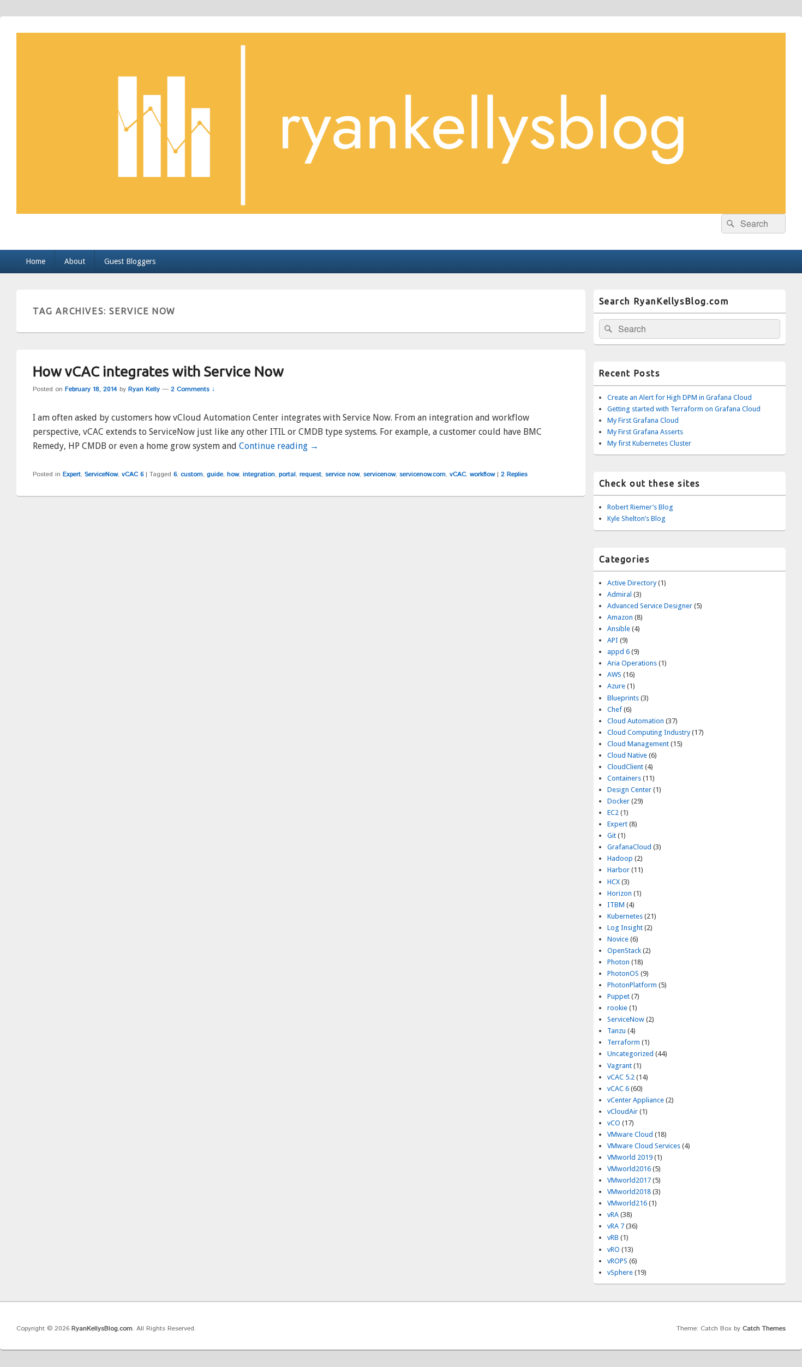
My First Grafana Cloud (643, 420)
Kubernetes (625, 916)
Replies (514, 474)
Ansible (618, 629)
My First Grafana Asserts (645, 432)
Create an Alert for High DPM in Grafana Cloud (679, 397)
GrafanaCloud (629, 847)
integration (259, 474)
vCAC (458, 474)
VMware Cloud (630, 1134)
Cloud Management (638, 744)
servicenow (379, 474)
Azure (616, 686)
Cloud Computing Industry (648, 732)
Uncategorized (630, 1054)
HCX (613, 882)
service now (342, 474)
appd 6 (618, 651)
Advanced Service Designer (649, 606)
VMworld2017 (629, 1180)
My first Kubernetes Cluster (649, 443)
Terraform (623, 1042)
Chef (614, 709)
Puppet (618, 996)
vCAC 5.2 (621, 1077)
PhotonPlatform (632, 985)
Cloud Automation (635, 721)
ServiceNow (101, 474)
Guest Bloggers (129, 261)
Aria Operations (632, 663)
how (233, 474)
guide (215, 474)
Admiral (619, 594)
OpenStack (624, 950)
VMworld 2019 (630, 1157)
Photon (618, 962)
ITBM (616, 905)
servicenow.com (422, 474)
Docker (618, 801)
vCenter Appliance (635, 1100)
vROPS (617, 1261)
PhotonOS (623, 973)
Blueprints (623, 698)
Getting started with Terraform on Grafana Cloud (684, 409)
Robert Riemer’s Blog (640, 507)
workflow (482, 474)
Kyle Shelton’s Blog (636, 518)
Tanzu (616, 1031)
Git (611, 835)
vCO (613, 1123)
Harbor (618, 870)
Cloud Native (627, 755)
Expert (72, 474)
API (612, 640)
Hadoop (620, 858)
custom (192, 474)
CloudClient (625, 767)
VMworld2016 (629, 1169)
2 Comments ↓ (193, 389)
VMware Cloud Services (643, 1146)
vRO (613, 1249)
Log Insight (625, 928)
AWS (614, 674)
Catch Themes (764, 1328)
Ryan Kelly (144, 389)
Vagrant (619, 1066)
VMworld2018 (629, 1192)
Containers (624, 778)
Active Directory (631, 583)
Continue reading (279, 446)
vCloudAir (622, 1111)
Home (35, 261)
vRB (613, 1237)
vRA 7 (615, 1226)
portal (287, 474)
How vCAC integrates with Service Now (158, 371)
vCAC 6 (132, 474)
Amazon (620, 617)
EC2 (613, 812)
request (310, 474)
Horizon (619, 893)
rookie (617, 1008)
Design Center (629, 790)
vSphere (620, 1272)
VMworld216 (627, 1203)
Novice (618, 939)
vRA (613, 1214)
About (74, 261)
